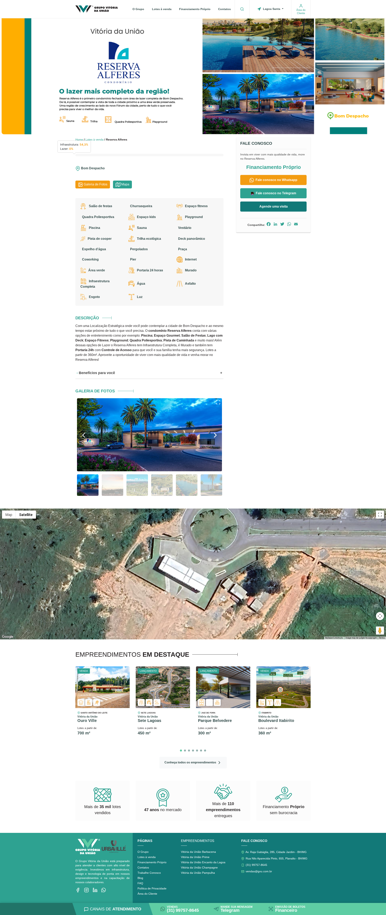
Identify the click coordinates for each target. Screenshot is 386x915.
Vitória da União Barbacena (198, 851)
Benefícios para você (97, 373)
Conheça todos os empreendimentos (190, 762)
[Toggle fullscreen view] (380, 515)
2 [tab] (185, 751)
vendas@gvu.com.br (258, 871)
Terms (382, 638)
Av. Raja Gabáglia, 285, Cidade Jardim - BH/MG (276, 852)
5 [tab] (197, 751)
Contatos (224, 9)
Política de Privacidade (152, 888)
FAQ (140, 883)
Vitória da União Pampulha (198, 872)
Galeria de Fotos (95, 184)
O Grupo (138, 9)
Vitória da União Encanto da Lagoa (203, 862)
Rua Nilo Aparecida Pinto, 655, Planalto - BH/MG (276, 858)
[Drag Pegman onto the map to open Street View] (380, 631)
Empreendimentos (197, 841)
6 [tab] (201, 751)
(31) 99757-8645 (256, 864)
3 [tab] (189, 751)
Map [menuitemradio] (8, 515)
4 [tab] (193, 751)
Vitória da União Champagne (199, 867)
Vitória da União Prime (195, 857)
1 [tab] (181, 751)
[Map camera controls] (380, 616)
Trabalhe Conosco (149, 872)
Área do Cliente (147, 893)
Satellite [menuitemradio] (26, 515)
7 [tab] (205, 751)
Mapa (124, 184)
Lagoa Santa (271, 8)
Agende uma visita (273, 206)
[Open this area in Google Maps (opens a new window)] (7, 636)
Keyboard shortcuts (334, 638)
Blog (140, 878)
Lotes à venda (161, 9)
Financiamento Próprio (194, 9)
